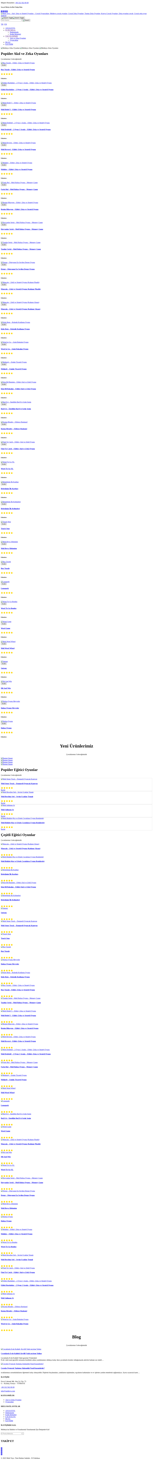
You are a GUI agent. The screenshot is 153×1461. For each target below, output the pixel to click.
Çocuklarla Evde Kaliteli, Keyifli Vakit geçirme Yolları (21, 1353)
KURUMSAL (10, 30)
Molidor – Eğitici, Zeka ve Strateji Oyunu (16, 169)
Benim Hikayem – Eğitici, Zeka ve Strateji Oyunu (19, 209)
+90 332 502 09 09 (22, 3)
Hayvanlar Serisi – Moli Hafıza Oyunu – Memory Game (22, 229)
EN (5, 24)
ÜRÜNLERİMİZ (11, 36)
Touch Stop (5, 529)
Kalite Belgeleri (15, 34)
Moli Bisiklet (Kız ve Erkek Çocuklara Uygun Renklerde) (23, 823)
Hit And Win (6, 688)
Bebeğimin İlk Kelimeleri (10, 509)
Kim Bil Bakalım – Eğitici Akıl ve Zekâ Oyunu (18, 389)
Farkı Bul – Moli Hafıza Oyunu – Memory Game (19, 189)
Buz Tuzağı (5, 568)
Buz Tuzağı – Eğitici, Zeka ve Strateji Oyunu (18, 70)
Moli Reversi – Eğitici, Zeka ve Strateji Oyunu (18, 149)
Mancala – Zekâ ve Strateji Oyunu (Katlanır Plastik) (21, 289)
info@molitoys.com (8, 1391)
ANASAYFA (10, 28)
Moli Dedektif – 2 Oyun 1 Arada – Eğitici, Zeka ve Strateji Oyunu (26, 129)
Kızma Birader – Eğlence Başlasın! (14, 429)
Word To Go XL (7, 469)
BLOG (7, 42)
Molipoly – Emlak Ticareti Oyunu (14, 369)
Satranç (4, 668)
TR (2, 24)
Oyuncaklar (14, 40)
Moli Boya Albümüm (9, 548)
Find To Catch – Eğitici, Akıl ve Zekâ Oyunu (18, 449)
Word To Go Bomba (8, 608)
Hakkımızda (14, 32)
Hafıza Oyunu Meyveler (10, 708)
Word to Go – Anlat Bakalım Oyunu (14, 349)
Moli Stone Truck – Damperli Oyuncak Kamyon (19, 784)
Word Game (5, 628)
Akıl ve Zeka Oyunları (18, 38)
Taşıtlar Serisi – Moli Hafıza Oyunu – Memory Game (21, 249)
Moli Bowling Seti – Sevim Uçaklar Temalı (17, 797)
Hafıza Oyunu (6, 728)
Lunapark (5, 588)
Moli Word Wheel (7, 648)
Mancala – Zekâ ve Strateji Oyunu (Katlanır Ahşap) (20, 309)
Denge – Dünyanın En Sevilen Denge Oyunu (18, 269)
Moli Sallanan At (7, 810)
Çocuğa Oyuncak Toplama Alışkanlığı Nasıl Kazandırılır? (23, 1368)
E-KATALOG (10, 1417)
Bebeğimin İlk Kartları (9, 489)
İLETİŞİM (9, 44)
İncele (4, 65)
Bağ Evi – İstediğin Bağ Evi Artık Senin (16, 409)
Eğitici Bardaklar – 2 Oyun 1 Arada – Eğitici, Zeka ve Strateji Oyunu (27, 90)
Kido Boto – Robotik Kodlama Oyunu (15, 329)
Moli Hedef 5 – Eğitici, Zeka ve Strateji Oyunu (18, 109)
